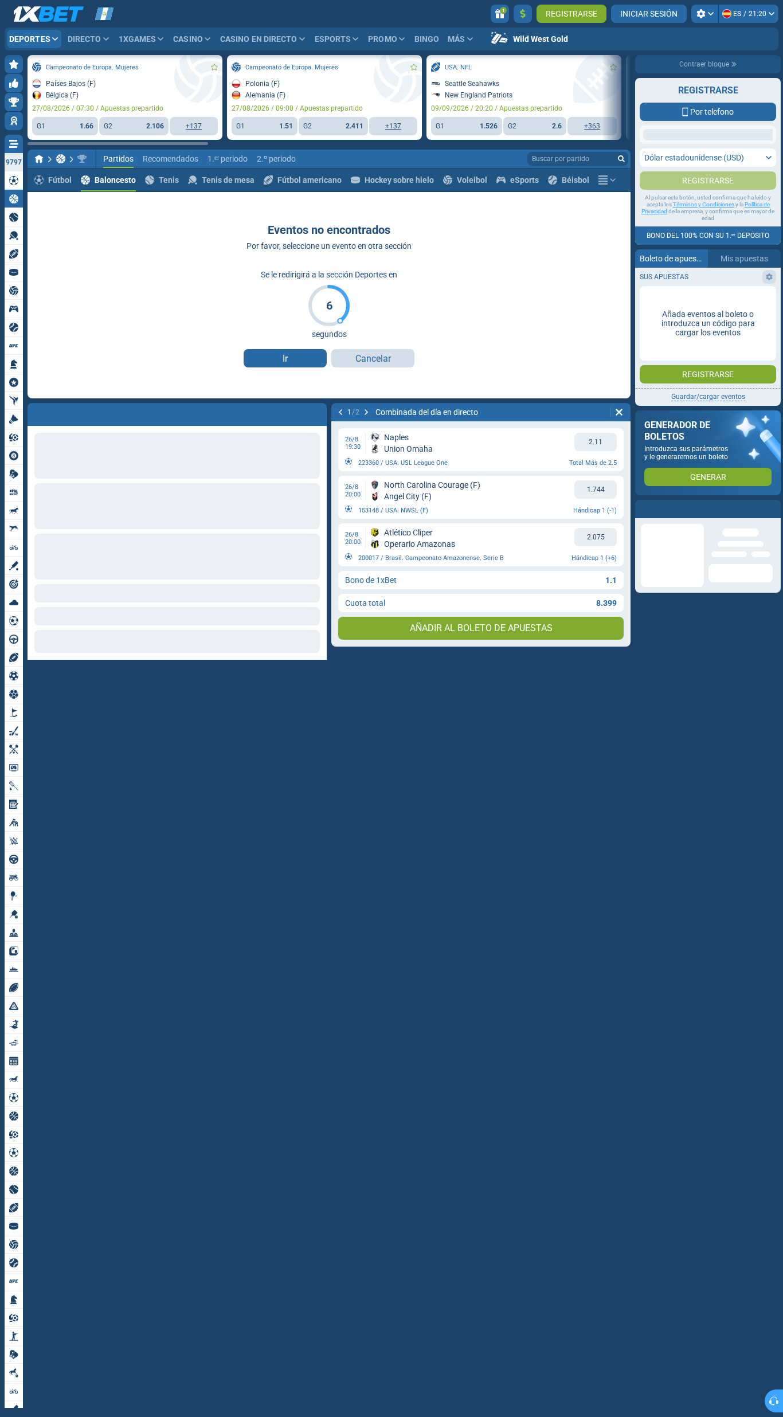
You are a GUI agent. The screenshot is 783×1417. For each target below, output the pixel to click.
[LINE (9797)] (39, 159)
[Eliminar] (315, 412)
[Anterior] (36, 412)
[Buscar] (621, 159)
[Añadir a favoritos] (214, 67)
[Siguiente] (66, 412)
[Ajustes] (704, 14)
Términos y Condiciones (703, 227)
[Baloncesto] (61, 159)
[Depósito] (523, 14)
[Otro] (607, 180)
